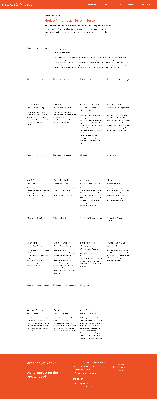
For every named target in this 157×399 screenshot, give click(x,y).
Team (118, 4)
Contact (146, 4)
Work (107, 4)
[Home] (18, 4)
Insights (132, 4)
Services (92, 4)
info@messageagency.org (84, 373)
